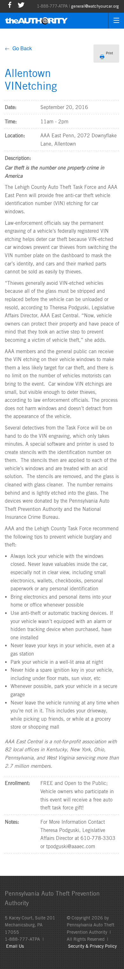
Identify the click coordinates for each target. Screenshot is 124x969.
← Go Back (18, 48)
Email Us (15, 946)
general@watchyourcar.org (95, 6)
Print (109, 52)
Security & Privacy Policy (92, 946)
